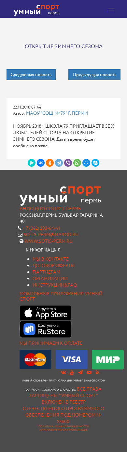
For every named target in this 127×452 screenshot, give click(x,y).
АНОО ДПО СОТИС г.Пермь (50, 209)
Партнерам (46, 272)
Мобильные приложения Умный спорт (61, 296)
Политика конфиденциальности (63, 427)
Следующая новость (31, 74)
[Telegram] (59, 163)
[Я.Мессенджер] (31, 163)
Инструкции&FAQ (55, 285)
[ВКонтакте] (41, 163)
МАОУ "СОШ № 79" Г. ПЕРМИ (57, 113)
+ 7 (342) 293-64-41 (41, 228)
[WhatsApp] (77, 163)
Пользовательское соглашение (63, 431)
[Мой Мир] (86, 163)
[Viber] (68, 163)
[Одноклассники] (50, 163)
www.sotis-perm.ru (48, 241)
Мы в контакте (51, 259)
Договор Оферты (54, 266)
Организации (50, 279)
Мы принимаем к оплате (51, 343)
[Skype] (95, 163)
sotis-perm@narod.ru (51, 235)
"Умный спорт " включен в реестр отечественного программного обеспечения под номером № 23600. (63, 409)
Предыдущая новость (94, 74)
